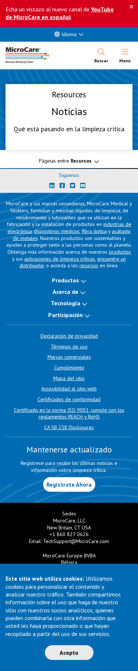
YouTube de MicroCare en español (60, 13)
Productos (65, 280)
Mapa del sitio (69, 378)
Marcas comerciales (69, 357)
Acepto (69, 652)
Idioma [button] (69, 34)
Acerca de (65, 291)
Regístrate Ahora (69, 484)
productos (120, 251)
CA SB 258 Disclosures (69, 427)
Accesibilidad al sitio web (69, 388)
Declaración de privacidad (69, 336)
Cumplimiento (69, 367)
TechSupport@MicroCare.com (76, 541)
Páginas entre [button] (65, 160)
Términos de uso (69, 346)
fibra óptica (94, 231)
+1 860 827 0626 (69, 534)
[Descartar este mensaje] (131, 6)
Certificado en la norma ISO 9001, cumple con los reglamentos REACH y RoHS (69, 413)
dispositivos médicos (56, 231)
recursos (88, 265)
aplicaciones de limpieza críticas (59, 258)
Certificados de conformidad (69, 399)
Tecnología (65, 303)
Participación (65, 315)
